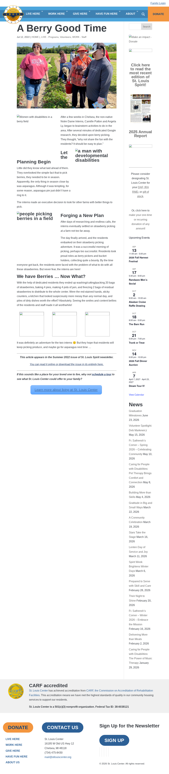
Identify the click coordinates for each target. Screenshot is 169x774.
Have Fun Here (107, 13)
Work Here (56, 13)
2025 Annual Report (140, 134)
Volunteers (65, 37)
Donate (158, 14)
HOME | (36, 37)
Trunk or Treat (137, 342)
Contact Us (62, 727)
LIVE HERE (13, 739)
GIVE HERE (13, 750)
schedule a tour (101, 374)
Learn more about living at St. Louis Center (66, 390)
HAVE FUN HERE (17, 756)
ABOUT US (13, 762)
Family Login (158, 3)
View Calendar (136, 394)
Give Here (80, 13)
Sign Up (114, 740)
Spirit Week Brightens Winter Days (138, 566)
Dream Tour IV (137, 385)
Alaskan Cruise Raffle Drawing (137, 303)
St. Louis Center (38, 690)
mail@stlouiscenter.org (58, 757)
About (130, 13)
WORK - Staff (79, 37)
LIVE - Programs (50, 37)
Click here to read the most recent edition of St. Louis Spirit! (140, 75)
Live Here (33, 13)
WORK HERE (14, 744)
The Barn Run (136, 324)
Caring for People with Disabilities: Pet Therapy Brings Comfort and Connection (140, 473)
